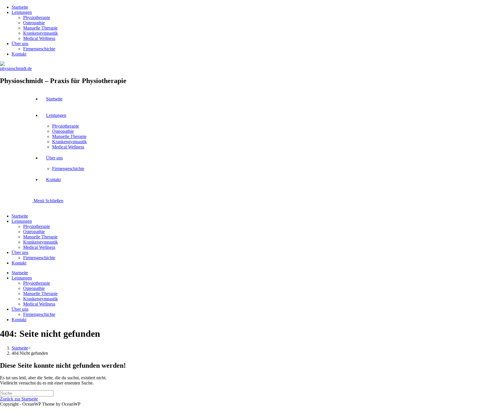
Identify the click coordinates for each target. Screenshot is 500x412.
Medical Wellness (39, 38)
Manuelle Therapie (40, 27)
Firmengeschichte (39, 48)
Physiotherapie (36, 17)
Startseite (20, 7)
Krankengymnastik (40, 33)
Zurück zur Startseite (19, 398)
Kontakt (19, 54)
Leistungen (22, 12)
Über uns (20, 43)
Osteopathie (34, 22)
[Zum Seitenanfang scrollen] (1, 409)
